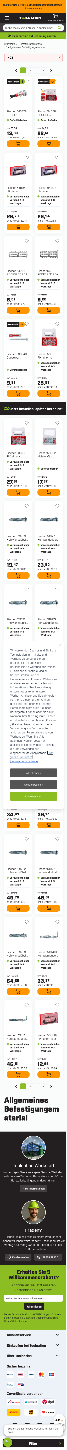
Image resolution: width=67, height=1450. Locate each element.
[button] (8, 1442)
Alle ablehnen (33, 772)
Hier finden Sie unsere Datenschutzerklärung (31, 757)
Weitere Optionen (33, 784)
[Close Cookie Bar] (60, 645)
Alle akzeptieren (33, 796)
